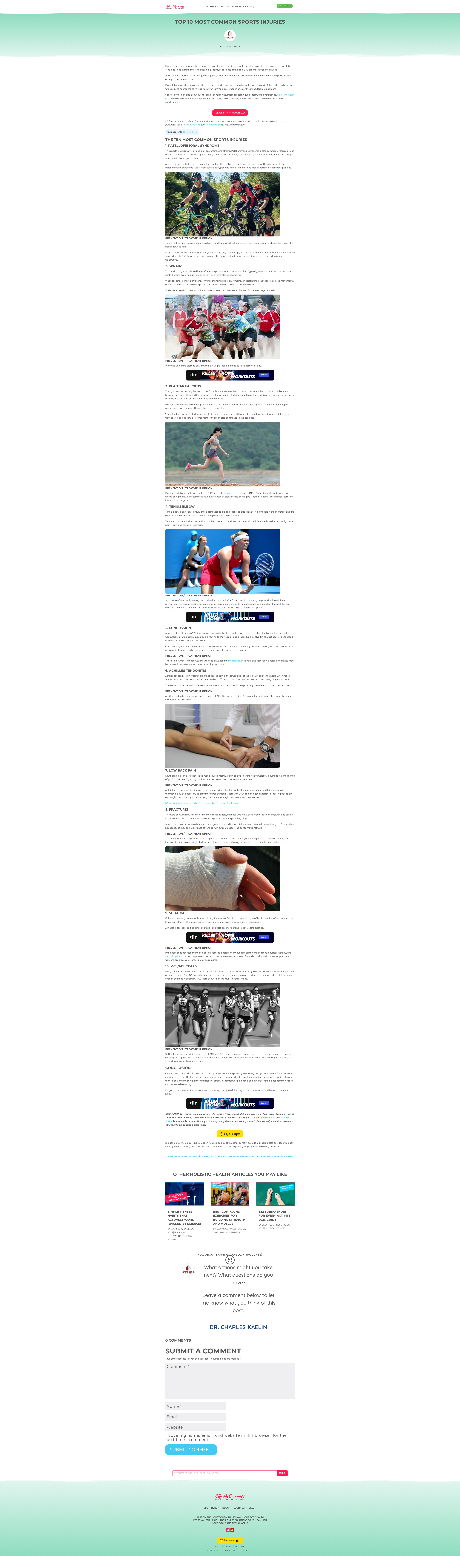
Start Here (209, 6)
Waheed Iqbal (179, 1228)
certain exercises (232, 493)
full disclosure (192, 124)
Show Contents (190, 132)
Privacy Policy (213, 124)
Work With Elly (241, 6)
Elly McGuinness (226, 1228)
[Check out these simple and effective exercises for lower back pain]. (202, 803)
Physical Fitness (230, 1232)
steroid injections (174, 956)
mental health (235, 660)
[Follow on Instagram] (228, 1530)
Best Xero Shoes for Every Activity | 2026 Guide (275, 1215)
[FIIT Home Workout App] (230, 375)
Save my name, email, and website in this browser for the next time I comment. (226, 1437)
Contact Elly (284, 6)
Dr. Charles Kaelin (238, 1327)
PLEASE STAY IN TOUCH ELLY (230, 112)
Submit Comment (191, 1449)
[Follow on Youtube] (232, 1530)
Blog (224, 6)
